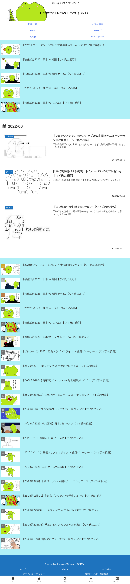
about (65, 569)
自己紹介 (106, 569)
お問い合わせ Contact (96, 574)
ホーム (23, 569)
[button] (120, 476)
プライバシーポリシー (34, 574)
